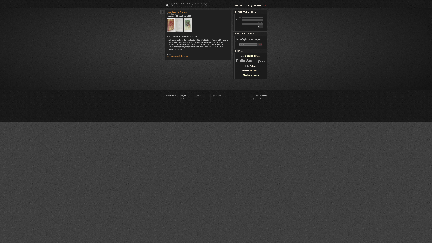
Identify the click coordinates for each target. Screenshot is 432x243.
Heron (253, 71)
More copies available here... (177, 56)
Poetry (258, 56)
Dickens (252, 66)
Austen (258, 71)
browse (243, 6)
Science (250, 55)
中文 (264, 6)
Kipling (242, 56)
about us (199, 95)
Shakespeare (250, 75)
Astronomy (245, 71)
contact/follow (216, 95)
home (235, 6)
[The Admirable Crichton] (171, 31)
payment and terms (172, 97)
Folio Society (248, 61)
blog (250, 6)
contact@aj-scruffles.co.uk (257, 99)
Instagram (214, 97)
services (257, 6)
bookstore (184, 97)
